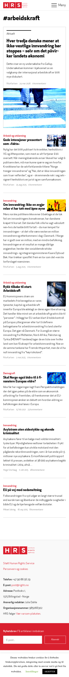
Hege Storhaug (10, 470)
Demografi (9, 373)
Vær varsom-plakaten (28, 614)
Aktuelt (11, 34)
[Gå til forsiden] (18, 550)
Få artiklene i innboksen (23, 631)
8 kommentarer (36, 510)
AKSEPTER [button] (49, 671)
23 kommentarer (35, 410)
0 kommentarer (39, 84)
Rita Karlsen (12, 84)
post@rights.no (20, 585)
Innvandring (9, 201)
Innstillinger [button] (32, 671)
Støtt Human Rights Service (18, 563)
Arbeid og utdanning (14, 136)
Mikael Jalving (9, 510)
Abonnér (55, 640)
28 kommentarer (37, 470)
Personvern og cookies (15, 569)
